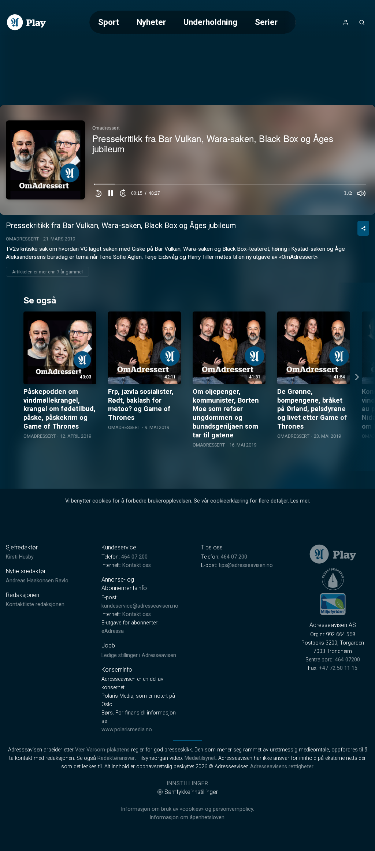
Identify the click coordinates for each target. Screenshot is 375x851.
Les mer (299, 501)
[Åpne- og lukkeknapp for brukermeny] (345, 22)
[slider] (230, 186)
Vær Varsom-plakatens (102, 750)
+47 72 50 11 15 (338, 668)
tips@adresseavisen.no (246, 565)
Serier (266, 22)
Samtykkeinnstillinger (191, 791)
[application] (187, 160)
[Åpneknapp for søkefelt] (361, 22)
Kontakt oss (136, 565)
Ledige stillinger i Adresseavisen (138, 655)
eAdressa (112, 631)
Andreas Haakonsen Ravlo (37, 581)
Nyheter (151, 22)
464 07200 (347, 660)
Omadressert (22, 239)
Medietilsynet (200, 758)
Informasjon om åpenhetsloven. (187, 817)
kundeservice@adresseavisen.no (139, 606)
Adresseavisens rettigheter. (282, 767)
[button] (110, 193)
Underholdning (210, 22)
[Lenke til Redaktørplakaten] (333, 579)
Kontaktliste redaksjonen (35, 604)
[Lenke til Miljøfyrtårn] (332, 604)
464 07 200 (134, 557)
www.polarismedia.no (126, 730)
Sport (108, 22)
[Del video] (363, 228)
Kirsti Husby (20, 557)
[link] (26, 22)
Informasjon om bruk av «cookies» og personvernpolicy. (187, 809)
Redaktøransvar (116, 758)
